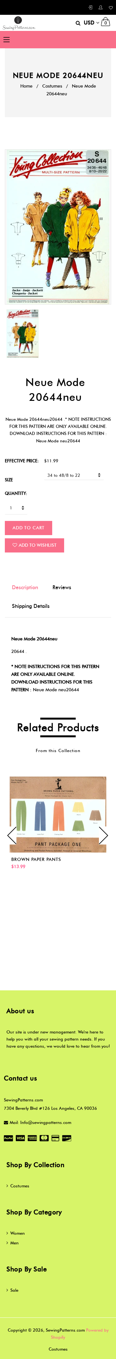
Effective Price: (22, 460)
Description (25, 587)
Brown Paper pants (36, 859)
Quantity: (16, 493)
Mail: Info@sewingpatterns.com (40, 1122)
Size (9, 479)
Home (26, 86)
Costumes (52, 86)
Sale (14, 1290)
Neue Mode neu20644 (56, 690)
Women (17, 1233)
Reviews (62, 587)
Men (14, 1242)
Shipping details (31, 606)
